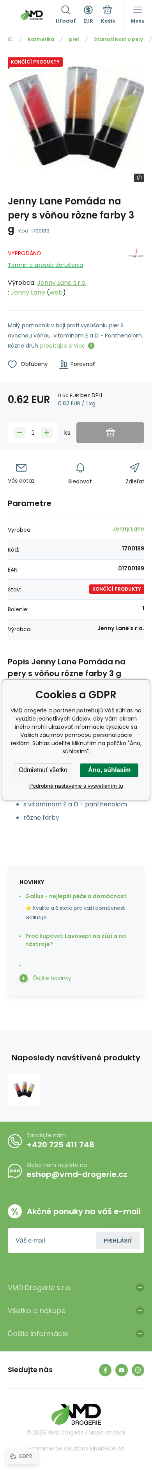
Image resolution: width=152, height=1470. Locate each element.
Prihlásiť (118, 1240)
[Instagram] (138, 1370)
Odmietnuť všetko (43, 770)
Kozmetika (41, 39)
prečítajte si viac (62, 346)
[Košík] (108, 15)
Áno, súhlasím (109, 770)
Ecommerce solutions (58, 1448)
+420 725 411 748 (60, 1144)
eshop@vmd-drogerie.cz (77, 1174)
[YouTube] (121, 1370)
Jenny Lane (28, 292)
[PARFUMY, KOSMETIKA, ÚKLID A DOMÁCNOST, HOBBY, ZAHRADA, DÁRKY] (10, 39)
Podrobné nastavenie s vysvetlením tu (76, 786)
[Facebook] (105, 1370)
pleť (74, 39)
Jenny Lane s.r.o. (62, 282)
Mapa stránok (106, 1432)
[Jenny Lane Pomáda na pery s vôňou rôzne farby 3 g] (24, 1090)
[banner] (32, 15)
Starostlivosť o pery (118, 39)
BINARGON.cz (107, 1448)
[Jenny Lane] (136, 271)
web (56, 292)
